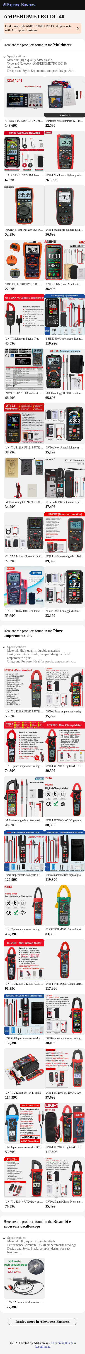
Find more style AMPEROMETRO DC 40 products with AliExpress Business (38, 28)
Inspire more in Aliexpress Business (42, 1321)
